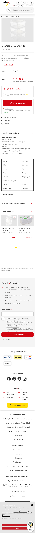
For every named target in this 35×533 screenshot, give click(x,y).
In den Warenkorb (19, 103)
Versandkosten (29, 81)
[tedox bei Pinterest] (14, 379)
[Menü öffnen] (3, 10)
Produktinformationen (10, 133)
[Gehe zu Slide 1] (16, 247)
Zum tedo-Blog (19, 405)
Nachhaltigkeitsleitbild (18, 470)
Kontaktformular (18, 492)
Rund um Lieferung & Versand (18, 427)
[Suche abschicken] (31, 9)
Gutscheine (18, 439)
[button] (17, 30)
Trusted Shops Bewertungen (13, 203)
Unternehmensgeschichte (18, 466)
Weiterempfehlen (10, 117)
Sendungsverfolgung (18, 431)
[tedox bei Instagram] (25, 379)
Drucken (7, 120)
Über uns (18, 462)
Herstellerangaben (7, 194)
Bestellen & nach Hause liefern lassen (18, 419)
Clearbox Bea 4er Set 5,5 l (8, 229)
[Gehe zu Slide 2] (19, 247)
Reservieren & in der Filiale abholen (19, 423)
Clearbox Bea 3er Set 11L (24, 229)
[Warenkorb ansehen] (32, 2)
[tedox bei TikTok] (19, 379)
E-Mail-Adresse (6, 309)
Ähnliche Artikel (8, 211)
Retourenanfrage (18, 496)
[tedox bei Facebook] (9, 379)
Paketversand (9, 109)
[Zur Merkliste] (23, 2)
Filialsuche (18, 450)
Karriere (19, 454)
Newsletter (18, 435)
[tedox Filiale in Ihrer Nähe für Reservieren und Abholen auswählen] (18, 2)
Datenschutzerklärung (13, 327)
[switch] (30, 530)
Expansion (18, 458)
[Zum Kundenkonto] (27, 2)
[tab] (17, 89)
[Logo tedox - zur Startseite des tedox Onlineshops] (6, 3)
